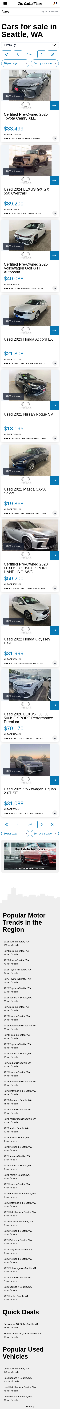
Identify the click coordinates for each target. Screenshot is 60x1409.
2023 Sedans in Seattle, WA (18, 1102)
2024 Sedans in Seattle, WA (18, 999)
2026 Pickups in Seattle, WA (18, 1261)
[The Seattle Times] (30, 4)
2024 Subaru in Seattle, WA (17, 1111)
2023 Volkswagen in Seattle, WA (20, 1083)
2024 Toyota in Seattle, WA (17, 971)
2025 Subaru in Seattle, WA (17, 1065)
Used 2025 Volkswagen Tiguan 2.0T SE (30, 791)
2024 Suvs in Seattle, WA (16, 953)
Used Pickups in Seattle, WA (18, 1398)
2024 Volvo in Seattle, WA (17, 1177)
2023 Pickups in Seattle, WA (18, 1233)
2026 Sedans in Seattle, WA (18, 1167)
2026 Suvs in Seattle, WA (16, 1009)
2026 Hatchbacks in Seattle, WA (20, 1214)
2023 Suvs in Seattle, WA (16, 962)
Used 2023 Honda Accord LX (28, 339)
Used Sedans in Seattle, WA (18, 1380)
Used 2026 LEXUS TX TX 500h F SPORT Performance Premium (28, 718)
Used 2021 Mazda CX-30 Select (25, 491)
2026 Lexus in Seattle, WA (17, 1186)
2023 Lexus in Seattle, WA (17, 1018)
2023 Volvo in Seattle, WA (17, 1139)
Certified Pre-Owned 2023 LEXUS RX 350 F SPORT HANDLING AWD (26, 568)
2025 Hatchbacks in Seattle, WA (20, 1205)
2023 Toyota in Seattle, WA (17, 1046)
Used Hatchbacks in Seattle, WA (20, 1389)
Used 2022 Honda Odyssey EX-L (27, 641)
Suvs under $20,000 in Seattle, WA (21, 1326)
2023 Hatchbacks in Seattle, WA (20, 1093)
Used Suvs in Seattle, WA (16, 1370)
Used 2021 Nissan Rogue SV (28, 414)
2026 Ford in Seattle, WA (16, 1298)
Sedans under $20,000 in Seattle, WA (22, 1335)
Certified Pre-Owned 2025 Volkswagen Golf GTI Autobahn (26, 268)
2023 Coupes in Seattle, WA (18, 1289)
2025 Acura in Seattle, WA (17, 1158)
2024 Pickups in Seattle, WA (18, 1149)
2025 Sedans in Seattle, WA (18, 1055)
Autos (5, 11)
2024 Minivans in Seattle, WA (18, 1223)
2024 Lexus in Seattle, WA (17, 1037)
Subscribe (53, 11)
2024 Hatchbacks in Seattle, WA (20, 1195)
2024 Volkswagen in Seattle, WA (20, 1121)
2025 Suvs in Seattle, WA (16, 943)
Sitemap (30, 1406)
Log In (44, 11)
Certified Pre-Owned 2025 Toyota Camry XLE (26, 116)
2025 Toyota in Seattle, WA (17, 981)
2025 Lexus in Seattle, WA (17, 1074)
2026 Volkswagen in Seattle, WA (20, 1270)
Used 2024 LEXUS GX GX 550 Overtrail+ (26, 191)
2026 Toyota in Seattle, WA (17, 990)
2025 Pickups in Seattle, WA (18, 1242)
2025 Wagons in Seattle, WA (18, 1251)
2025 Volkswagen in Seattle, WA (20, 1027)
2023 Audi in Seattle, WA (16, 1130)
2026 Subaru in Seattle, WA (17, 1279)
